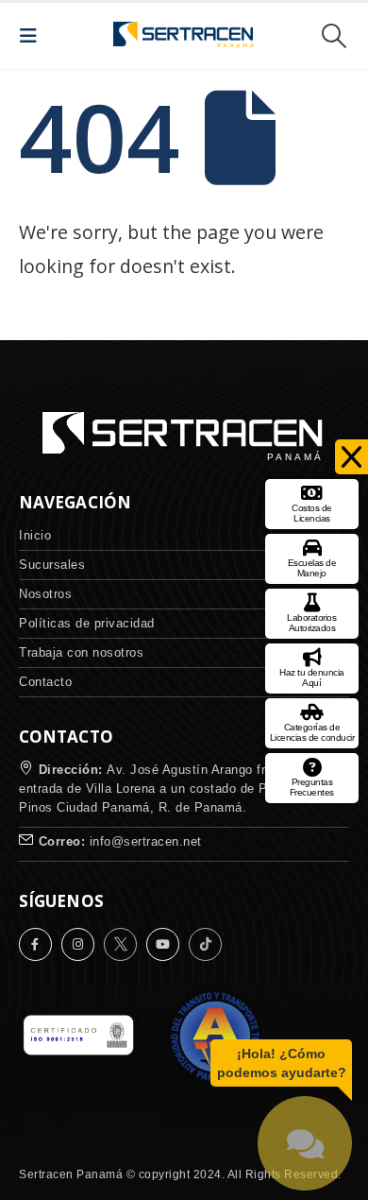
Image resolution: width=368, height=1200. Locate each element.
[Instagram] (82, 944)
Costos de (312, 513)
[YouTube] (167, 944)
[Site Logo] (184, 36)
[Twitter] (125, 944)
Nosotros (45, 594)
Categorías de (312, 732)
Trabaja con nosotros (81, 652)
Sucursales (52, 564)
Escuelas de (312, 567)
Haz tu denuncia (311, 677)
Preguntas (312, 787)
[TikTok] (210, 944)
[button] (34, 36)
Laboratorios (311, 622)
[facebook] (40, 944)
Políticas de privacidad (87, 623)
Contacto (45, 682)
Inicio (35, 535)
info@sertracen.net (146, 841)
